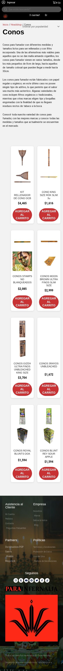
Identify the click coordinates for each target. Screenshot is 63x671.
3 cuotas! (31, 15)
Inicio (5, 24)
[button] (32, 148)
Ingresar (11, 2)
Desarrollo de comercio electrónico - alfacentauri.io (28, 662)
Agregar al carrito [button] (22, 215)
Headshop (16, 24)
